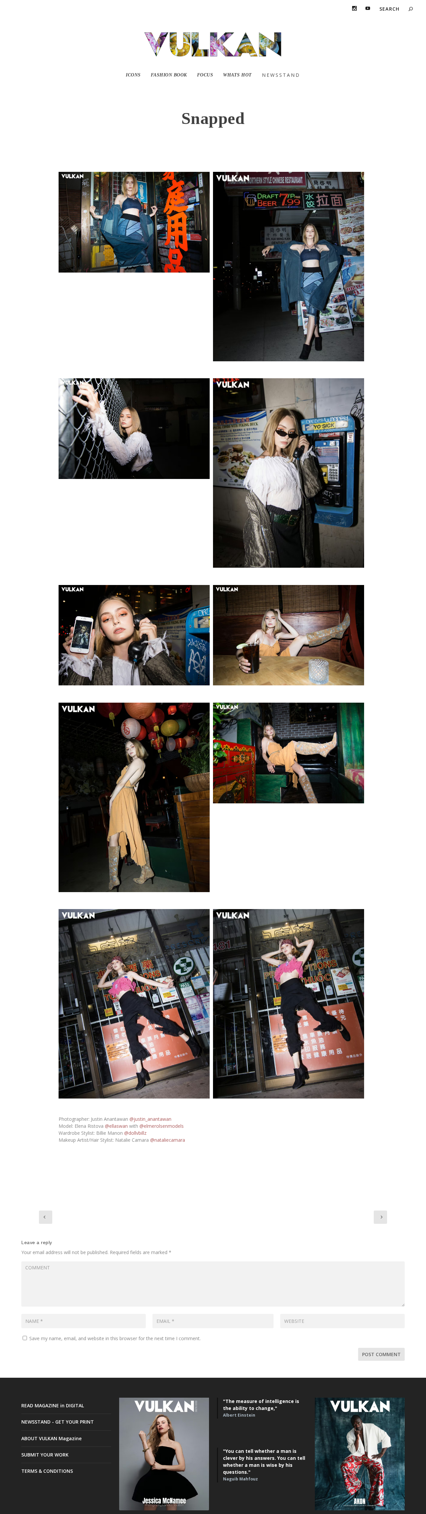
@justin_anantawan (150, 1119)
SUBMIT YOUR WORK (45, 1455)
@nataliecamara (167, 1140)
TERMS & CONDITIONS (47, 1471)
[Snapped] (134, 222)
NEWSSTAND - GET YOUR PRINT (57, 1422)
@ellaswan (116, 1126)
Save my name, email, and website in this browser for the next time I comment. (115, 1338)
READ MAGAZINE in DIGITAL (52, 1405)
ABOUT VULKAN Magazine (51, 1438)
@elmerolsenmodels (161, 1126)
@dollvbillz (135, 1133)
